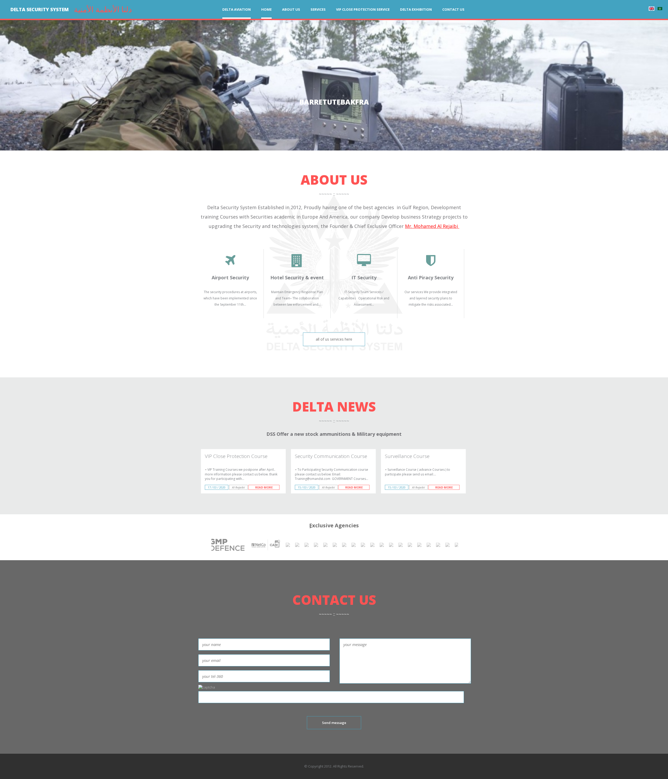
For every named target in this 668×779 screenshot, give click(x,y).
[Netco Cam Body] (265, 545)
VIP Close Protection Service (363, 9)
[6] (410, 545)
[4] (429, 545)
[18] (316, 545)
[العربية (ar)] (660, 8)
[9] (391, 545)
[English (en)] (651, 8)
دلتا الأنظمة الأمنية (103, 9)
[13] (353, 545)
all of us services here (334, 339)
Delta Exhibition (416, 9)
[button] (23, 87)
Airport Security (230, 277)
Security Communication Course (331, 456)
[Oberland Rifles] (419, 545)
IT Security (364, 277)
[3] (438, 545)
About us (291, 9)
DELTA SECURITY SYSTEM (39, 9)
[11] (372, 545)
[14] (344, 545)
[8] (400, 545)
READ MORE (264, 487)
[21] (288, 545)
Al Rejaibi (238, 487)
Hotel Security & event (297, 277)
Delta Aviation (236, 9)
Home (266, 9)
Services (318, 9)
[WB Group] (325, 545)
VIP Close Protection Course (236, 456)
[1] (457, 545)
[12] (363, 545)
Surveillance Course (407, 456)
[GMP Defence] (214, 545)
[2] (447, 545)
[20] (297, 545)
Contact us (453, 9)
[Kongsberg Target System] (307, 545)
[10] (382, 545)
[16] (335, 545)
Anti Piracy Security (431, 277)
